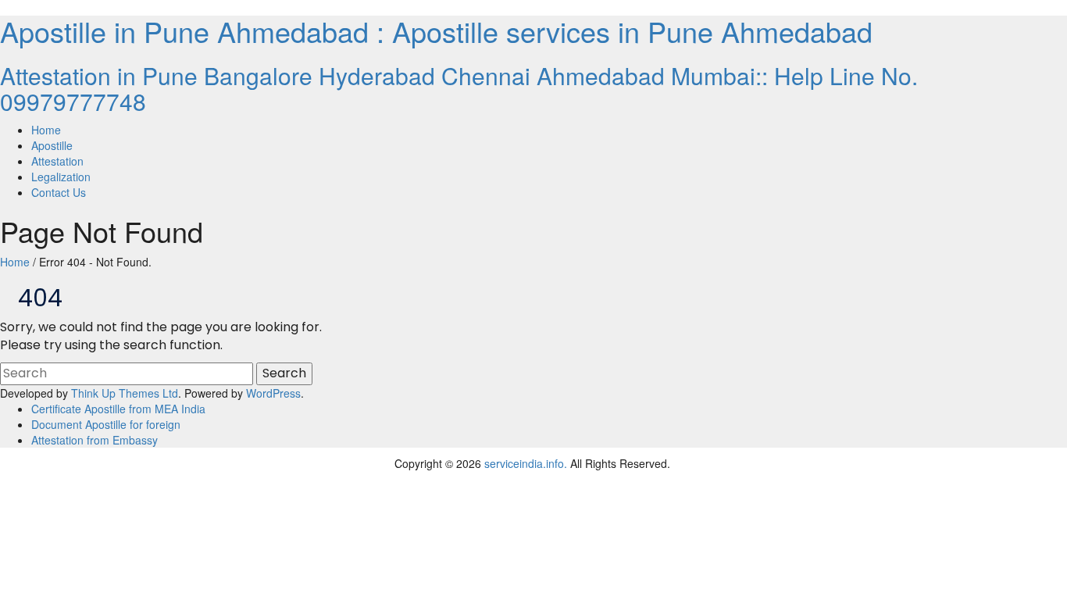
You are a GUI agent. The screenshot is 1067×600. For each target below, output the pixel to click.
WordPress (273, 393)
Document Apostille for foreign (105, 424)
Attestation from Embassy (94, 440)
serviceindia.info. (525, 463)
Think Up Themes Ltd (124, 393)
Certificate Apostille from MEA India (118, 408)
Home (15, 262)
